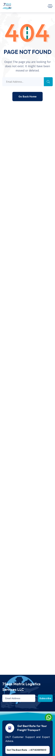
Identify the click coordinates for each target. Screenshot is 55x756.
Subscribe (45, 698)
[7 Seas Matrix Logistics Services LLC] (7, 6)
